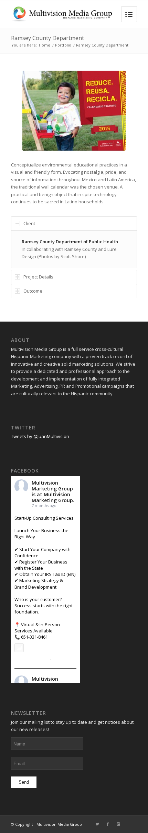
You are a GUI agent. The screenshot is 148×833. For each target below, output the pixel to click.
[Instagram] (118, 824)
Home (44, 45)
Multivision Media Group (59, 824)
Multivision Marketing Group (52, 485)
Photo (32, 647)
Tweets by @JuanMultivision (40, 436)
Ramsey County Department (47, 38)
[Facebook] (108, 824)
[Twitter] (97, 824)
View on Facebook (31, 659)
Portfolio (63, 45)
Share (58, 659)
